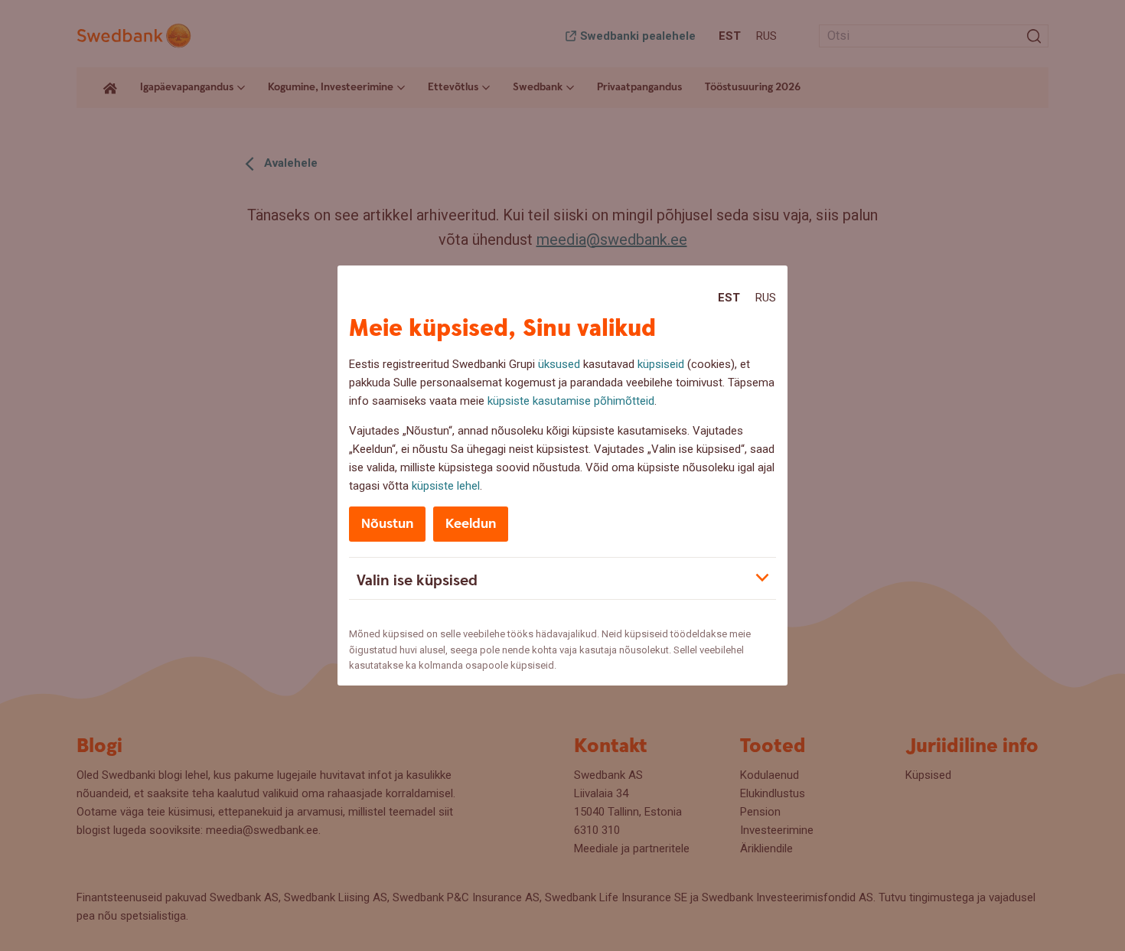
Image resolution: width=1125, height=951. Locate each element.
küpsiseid (661, 364)
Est (729, 298)
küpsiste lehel (446, 486)
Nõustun (387, 523)
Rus (765, 298)
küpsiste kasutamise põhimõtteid (571, 401)
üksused (559, 364)
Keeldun (470, 523)
